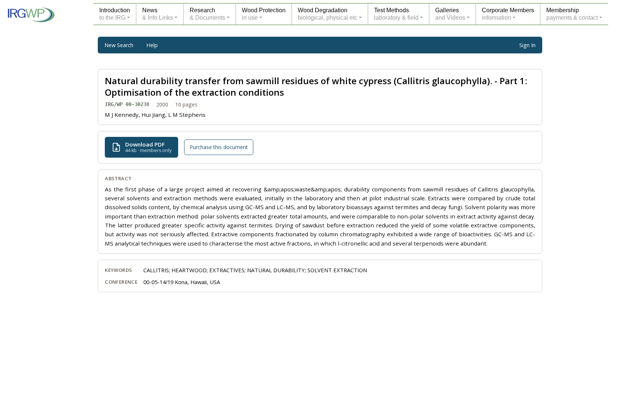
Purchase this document (219, 147)
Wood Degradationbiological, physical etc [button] (327, 14)
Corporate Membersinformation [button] (508, 14)
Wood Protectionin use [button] (264, 14)
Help (152, 45)
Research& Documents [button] (207, 14)
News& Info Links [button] (157, 14)
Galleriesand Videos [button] (450, 14)
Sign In (527, 45)
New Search (118, 45)
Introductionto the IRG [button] (114, 14)
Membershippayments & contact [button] (572, 14)
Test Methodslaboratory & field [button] (396, 14)
